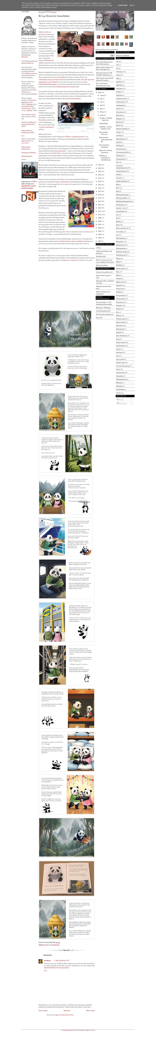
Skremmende (120, 329)
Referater (119, 309)
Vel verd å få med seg (122, 366)
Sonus (31, 102)
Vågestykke (119, 376)
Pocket (92, 1030)
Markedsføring (120, 238)
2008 (100, 221)
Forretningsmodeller (122, 152)
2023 (100, 171)
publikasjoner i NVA (27, 132)
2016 (100, 195)
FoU (47, 945)
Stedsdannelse (120, 346)
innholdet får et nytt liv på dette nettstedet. (28, 187)
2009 (100, 218)
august (102, 95)
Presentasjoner (120, 299)
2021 (100, 178)
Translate (53, 12)
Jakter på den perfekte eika (104, 272)
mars (101, 108)
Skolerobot (119, 325)
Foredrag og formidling (28, 152)
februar (102, 112)
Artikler (118, 92)
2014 (100, 201)
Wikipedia (119, 386)
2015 (100, 198)
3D (117, 65)
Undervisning (120, 362)
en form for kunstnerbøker (73, 98)
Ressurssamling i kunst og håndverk (107, 49)
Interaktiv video (121, 208)
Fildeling (119, 145)
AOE (117, 78)
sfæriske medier (30, 114)
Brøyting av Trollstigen (103, 308)
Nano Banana (57, 153)
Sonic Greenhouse (121, 336)
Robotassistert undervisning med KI (105, 139)
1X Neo (98, 248)
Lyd (117, 235)
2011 (100, 211)
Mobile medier (120, 268)
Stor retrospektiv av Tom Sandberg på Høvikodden (104, 303)
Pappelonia (24, 102)
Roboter (118, 315)
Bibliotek (119, 115)
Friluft (118, 174)
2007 (100, 224)
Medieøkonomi (121, 255)
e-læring (118, 135)
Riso (117, 312)
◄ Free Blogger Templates (67, 1030)
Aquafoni (29, 110)
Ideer (117, 191)
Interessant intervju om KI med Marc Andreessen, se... (104, 74)
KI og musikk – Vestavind (104, 133)
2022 (100, 175)
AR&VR (118, 85)
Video (118, 369)
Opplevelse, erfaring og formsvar (105, 151)
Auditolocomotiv (121, 98)
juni (101, 99)
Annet (118, 75)
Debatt (118, 125)
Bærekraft (119, 122)
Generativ (119, 178)
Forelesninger (120, 149)
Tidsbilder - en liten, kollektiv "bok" (105, 128)
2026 (100, 92)
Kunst (118, 225)
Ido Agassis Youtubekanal (62, 182)
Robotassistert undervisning (25, 148)
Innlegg (121, 399)
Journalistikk (120, 211)
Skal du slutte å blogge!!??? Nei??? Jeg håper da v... (104, 68)
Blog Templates (81, 1030)
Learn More (122, 5)
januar (102, 115)
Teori (117, 356)
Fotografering (120, 159)
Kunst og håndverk (122, 228)
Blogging (119, 119)
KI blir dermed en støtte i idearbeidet (71, 241)
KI (49, 945)
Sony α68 (99, 318)
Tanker (118, 349)
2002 (100, 241)
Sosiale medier (120, 342)
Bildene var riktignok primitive (75, 136)
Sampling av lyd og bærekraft (28, 105)
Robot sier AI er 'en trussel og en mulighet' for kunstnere (105, 261)
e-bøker (118, 132)
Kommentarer (122, 403)
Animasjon (119, 72)
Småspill (119, 332)
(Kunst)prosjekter (26, 156)
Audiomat (34, 94)
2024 (100, 168)
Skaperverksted (121, 322)
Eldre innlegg (90, 1010)
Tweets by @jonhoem (122, 55)
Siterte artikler (25, 130)
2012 (100, 208)
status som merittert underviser (29, 62)
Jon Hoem (47, 960)
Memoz (118, 258)
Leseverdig (119, 232)
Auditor (118, 108)
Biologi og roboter (102, 265)
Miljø (118, 262)
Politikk (118, 292)
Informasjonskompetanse (123, 201)
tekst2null (119, 352)
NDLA (118, 275)
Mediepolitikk (120, 248)
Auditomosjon (26, 108)
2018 (100, 188)
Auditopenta (120, 105)
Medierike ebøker (121, 252)
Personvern (119, 289)
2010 (100, 214)
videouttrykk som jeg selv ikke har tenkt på (52, 79)
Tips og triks (120, 359)
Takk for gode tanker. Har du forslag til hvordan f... (105, 79)
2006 (100, 228)
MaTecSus (24, 57)
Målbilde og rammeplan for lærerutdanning (105, 158)
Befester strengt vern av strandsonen (103, 293)
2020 (100, 181)
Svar (45, 970)
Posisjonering (120, 295)
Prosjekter (119, 305)
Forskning (119, 155)
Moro (118, 272)
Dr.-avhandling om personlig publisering (28, 123)
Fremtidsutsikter (121, 171)
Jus (117, 215)
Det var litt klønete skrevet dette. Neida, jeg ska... (104, 63)
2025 (100, 165)
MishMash (119, 265)
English (118, 142)
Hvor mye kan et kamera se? (104, 314)
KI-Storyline (32, 100)
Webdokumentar (121, 379)
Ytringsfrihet (120, 389)
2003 (100, 238)
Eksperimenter (120, 139)
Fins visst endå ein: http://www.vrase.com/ (103, 84)
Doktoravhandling (122, 129)
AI (44, 945)
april (101, 105)
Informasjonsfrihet (121, 198)
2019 (100, 185)
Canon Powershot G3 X (103, 311)
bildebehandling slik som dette (65, 87)
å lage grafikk (60, 77)
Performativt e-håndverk (69, 260)
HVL (117, 188)
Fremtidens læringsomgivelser (122, 167)
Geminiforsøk (103, 123)
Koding (118, 221)
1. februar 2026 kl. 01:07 (61, 960)
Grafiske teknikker (121, 181)
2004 (100, 234)
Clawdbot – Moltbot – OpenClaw (105, 119)
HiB (117, 184)
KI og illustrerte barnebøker (54, 16)
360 (117, 61)
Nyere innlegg (43, 1010)
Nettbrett (119, 279)
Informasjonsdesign (122, 195)
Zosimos (24, 88)
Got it (132, 5)
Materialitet (119, 242)
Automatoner (120, 112)
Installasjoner (120, 205)
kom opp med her (60, 151)
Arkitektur (119, 88)
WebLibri (119, 383)
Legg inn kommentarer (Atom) (64, 1015)
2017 (100, 191)
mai (101, 102)
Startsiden (67, 1010)
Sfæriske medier (121, 319)
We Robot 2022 (101, 256)
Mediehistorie (120, 245)
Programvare (120, 302)
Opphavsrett (120, 282)
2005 (100, 231)
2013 (100, 205)
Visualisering (55, 945)
